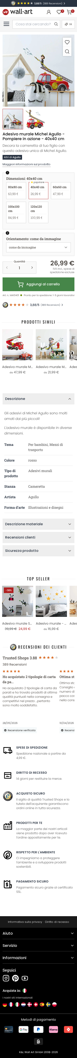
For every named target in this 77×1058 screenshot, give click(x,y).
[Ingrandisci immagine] (67, 51)
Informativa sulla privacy (25, 922)
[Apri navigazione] (6, 24)
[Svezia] (48, 1004)
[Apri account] (49, 12)
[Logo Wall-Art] (18, 12)
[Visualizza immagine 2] (35, 119)
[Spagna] (42, 1004)
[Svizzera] (36, 1004)
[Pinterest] (15, 978)
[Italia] (17, 1004)
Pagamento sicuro (32, 881)
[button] (38, 71)
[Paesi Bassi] (23, 1004)
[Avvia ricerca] (56, 24)
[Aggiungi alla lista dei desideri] (67, 42)
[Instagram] (6, 978)
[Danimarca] (29, 1004)
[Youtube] (24, 978)
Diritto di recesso (31, 772)
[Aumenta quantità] (32, 267)
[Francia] (11, 1004)
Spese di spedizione (32, 747)
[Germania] (5, 1004)
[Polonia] (54, 1004)
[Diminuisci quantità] (7, 267)
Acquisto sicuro (30, 793)
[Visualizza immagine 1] (13, 119)
